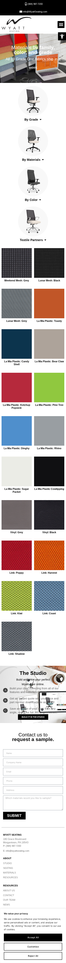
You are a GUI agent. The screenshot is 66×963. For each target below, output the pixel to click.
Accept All (33, 937)
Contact (8, 895)
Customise (33, 946)
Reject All (33, 956)
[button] (62, 36)
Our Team (9, 900)
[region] (33, 936)
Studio (7, 863)
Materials (9, 872)
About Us (9, 890)
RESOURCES (10, 877)
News (6, 904)
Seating (8, 868)
